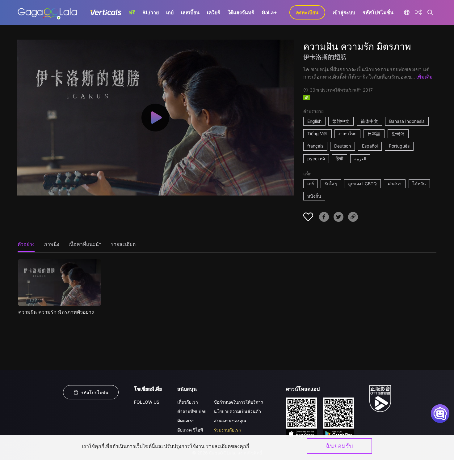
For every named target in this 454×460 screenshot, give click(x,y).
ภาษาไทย (347, 133)
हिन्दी (339, 158)
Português (399, 145)
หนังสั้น (314, 196)
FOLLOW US (146, 402)
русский (316, 158)
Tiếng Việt (317, 133)
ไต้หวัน (419, 183)
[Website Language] (407, 12)
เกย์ (170, 12)
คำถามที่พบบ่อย (191, 411)
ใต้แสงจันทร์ (241, 12)
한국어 (398, 133)
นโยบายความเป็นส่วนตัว (237, 411)
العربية (360, 158)
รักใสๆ (331, 183)
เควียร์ (213, 12)
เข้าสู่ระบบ (344, 12)
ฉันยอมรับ (339, 446)
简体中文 (369, 121)
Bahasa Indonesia (407, 121)
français (315, 145)
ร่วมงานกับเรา (227, 429)
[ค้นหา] (430, 12)
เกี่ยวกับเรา (187, 402)
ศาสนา (394, 183)
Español (370, 145)
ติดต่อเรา (186, 420)
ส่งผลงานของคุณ (230, 420)
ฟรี (132, 12)
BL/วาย (150, 12)
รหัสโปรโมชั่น (378, 12)
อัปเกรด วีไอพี (190, 429)
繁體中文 (341, 121)
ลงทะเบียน (307, 12)
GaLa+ (269, 12)
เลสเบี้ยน (190, 12)
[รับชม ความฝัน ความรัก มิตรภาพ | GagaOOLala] (47, 12)
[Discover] (418, 12)
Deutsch (342, 145)
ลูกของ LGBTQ (362, 183)
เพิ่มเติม (424, 77)
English (314, 121)
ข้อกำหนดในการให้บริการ (238, 402)
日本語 (374, 133)
